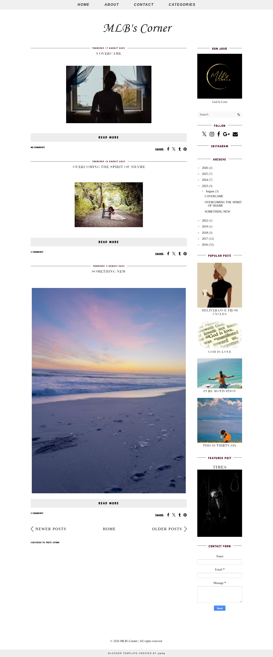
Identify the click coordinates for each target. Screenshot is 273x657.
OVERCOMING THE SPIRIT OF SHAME (109, 167)
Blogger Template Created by (136, 653)
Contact (144, 4)
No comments (38, 147)
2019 (205, 226)
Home (84, 4)
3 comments (37, 252)
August (210, 191)
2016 (205, 244)
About (112, 4)
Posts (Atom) (53, 542)
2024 (205, 179)
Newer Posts (50, 529)
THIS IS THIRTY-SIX (220, 445)
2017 (205, 238)
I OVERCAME (108, 53)
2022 (205, 220)
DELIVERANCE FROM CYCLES (220, 312)
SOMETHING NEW (109, 271)
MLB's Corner (137, 28)
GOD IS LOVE (219, 352)
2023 (205, 186)
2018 (205, 232)
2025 (205, 173)
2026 (205, 167)
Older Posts (167, 529)
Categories (182, 4)
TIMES (220, 467)
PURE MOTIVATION (219, 391)
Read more (109, 137)
